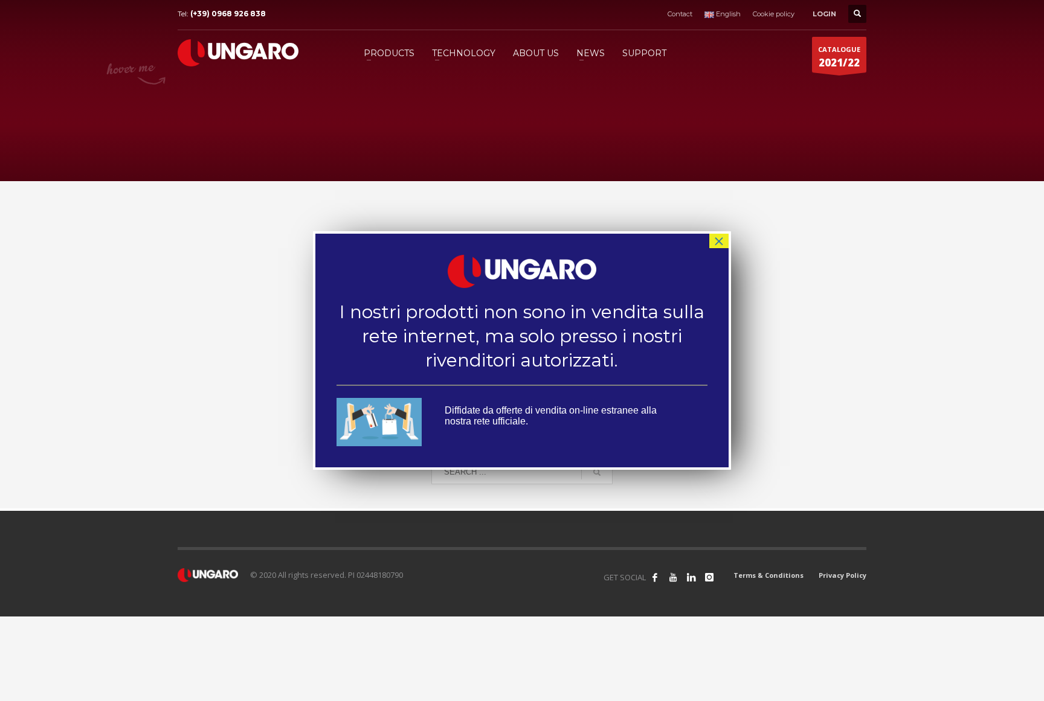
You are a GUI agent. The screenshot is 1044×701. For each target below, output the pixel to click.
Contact (680, 14)
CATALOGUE (839, 57)
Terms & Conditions (768, 575)
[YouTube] (673, 577)
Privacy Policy (842, 575)
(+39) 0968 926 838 (228, 13)
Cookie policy (773, 14)
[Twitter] (691, 577)
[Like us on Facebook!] (655, 577)
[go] (597, 472)
